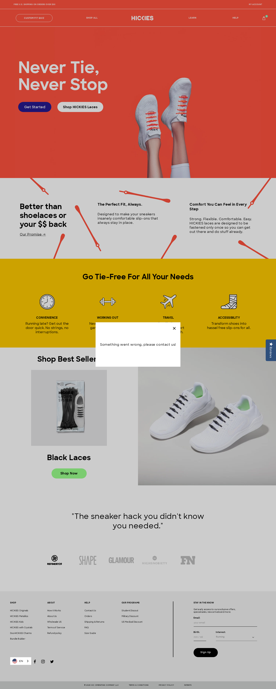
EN (21, 661)
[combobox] (20, 661)
